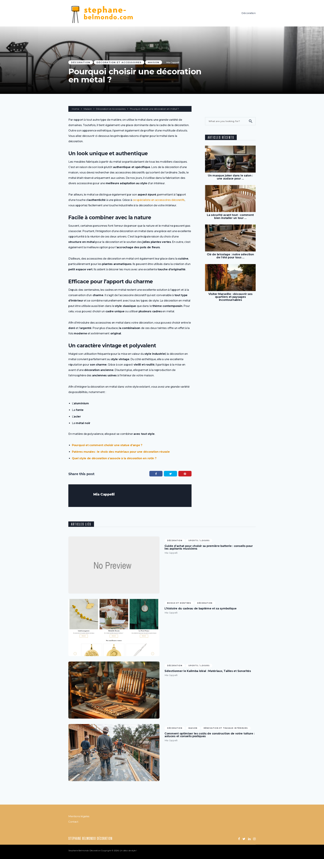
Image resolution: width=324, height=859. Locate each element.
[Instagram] (254, 839)
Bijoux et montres (179, 603)
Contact (73, 821)
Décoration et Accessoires (119, 62)
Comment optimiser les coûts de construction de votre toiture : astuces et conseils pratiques (209, 735)
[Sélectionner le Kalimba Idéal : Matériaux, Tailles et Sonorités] (113, 690)
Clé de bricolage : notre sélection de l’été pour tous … (230, 256)
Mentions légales (78, 816)
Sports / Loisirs (199, 540)
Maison (153, 62)
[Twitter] (243, 839)
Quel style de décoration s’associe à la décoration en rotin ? (114, 458)
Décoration (248, 13)
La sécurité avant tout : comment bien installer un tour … (230, 216)
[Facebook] (239, 839)
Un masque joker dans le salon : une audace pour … (230, 177)
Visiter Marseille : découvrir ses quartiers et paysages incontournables (230, 297)
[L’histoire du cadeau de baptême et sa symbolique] (113, 627)
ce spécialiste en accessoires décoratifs (159, 200)
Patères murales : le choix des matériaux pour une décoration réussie (121, 451)
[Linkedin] (249, 839)
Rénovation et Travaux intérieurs (226, 728)
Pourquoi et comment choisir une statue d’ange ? (107, 445)
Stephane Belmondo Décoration (90, 838)
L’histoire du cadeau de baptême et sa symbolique (200, 608)
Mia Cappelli (172, 62)
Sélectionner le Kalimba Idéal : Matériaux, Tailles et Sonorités (208, 671)
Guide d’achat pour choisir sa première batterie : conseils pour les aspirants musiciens (209, 547)
